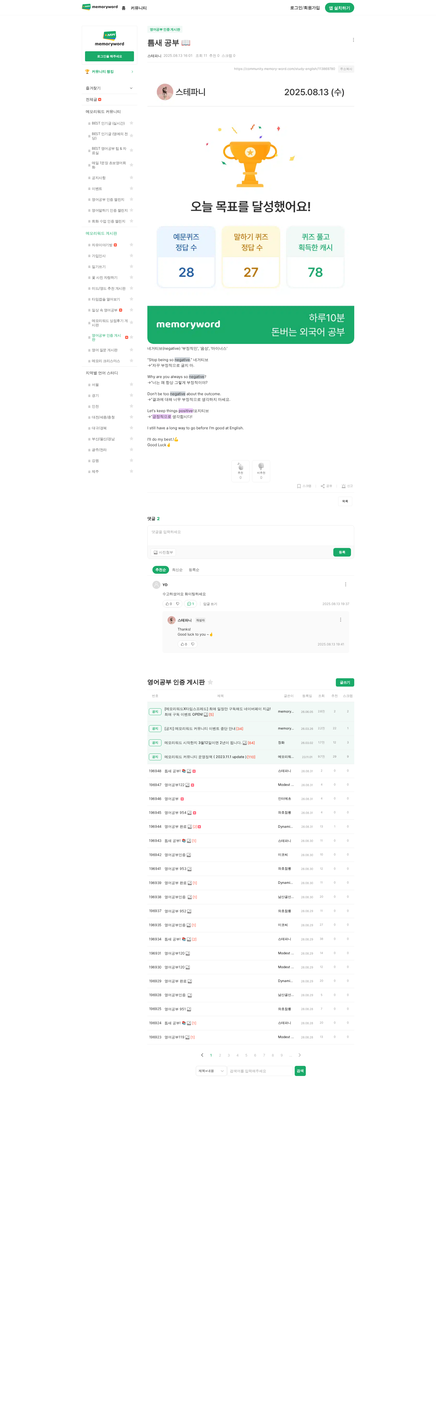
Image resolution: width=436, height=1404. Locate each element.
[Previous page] (202, 1055)
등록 (342, 552)
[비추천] (178, 603)
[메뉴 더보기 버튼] (352, 40)
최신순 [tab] (177, 569)
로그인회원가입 (305, 7)
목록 (345, 501)
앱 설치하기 (339, 7)
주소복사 (346, 69)
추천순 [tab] (160, 569)
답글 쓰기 (210, 604)
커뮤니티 (139, 7)
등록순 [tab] (194, 569)
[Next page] (299, 1055)
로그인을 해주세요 (109, 56)
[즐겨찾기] (210, 682)
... (290, 1055)
